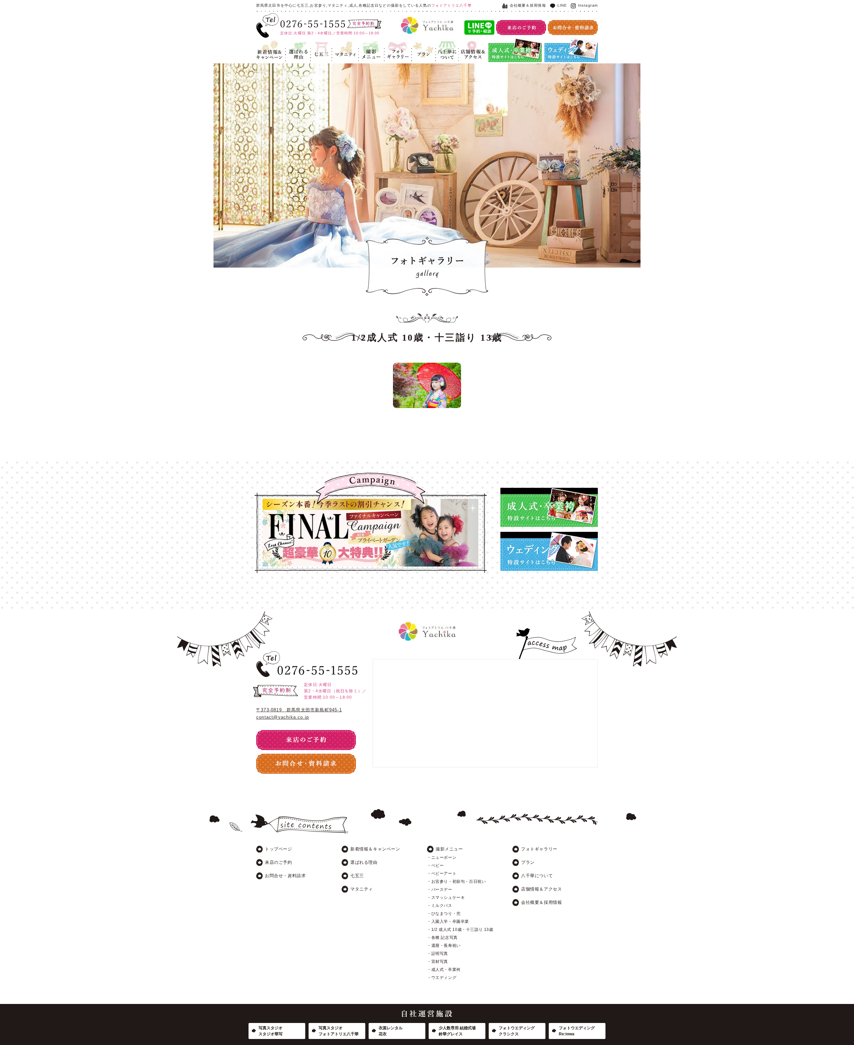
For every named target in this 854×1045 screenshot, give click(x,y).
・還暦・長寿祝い (444, 945)
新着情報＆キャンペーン (269, 45)
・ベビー (435, 865)
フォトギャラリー (397, 45)
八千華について (447, 45)
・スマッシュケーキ (446, 897)
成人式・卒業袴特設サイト (514, 41)
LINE (562, 5)
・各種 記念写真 (442, 937)
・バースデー (439, 889)
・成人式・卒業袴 (444, 969)
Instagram (588, 5)
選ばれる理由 (297, 45)
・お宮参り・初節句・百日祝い (456, 881)
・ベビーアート (441, 873)
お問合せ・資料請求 (285, 875)
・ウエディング (441, 977)
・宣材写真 (437, 961)
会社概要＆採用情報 (528, 5)
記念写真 (367, 41)
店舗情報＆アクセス (472, 45)
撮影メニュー (449, 848)
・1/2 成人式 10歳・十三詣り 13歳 (460, 929)
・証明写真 (437, 953)
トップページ (278, 848)
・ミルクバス (439, 905)
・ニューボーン (441, 857)
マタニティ (343, 41)
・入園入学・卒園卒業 (448, 921)
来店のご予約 (278, 862)
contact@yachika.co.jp (282, 717)
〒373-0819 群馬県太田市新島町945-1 (299, 709)
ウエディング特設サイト (568, 41)
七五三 (317, 41)
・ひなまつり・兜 (444, 913)
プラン (418, 41)
